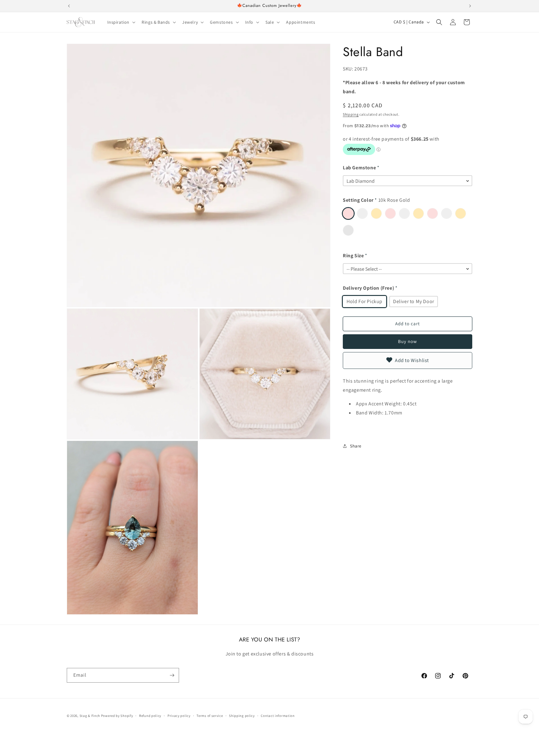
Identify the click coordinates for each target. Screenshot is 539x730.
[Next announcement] (470, 6)
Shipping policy (242, 715)
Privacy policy (179, 715)
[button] (121, 22)
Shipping (351, 114)
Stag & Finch (90, 715)
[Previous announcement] (69, 6)
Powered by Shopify (117, 715)
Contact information (277, 715)
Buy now (407, 341)
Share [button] (356, 445)
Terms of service (210, 715)
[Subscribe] (172, 675)
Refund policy (150, 715)
